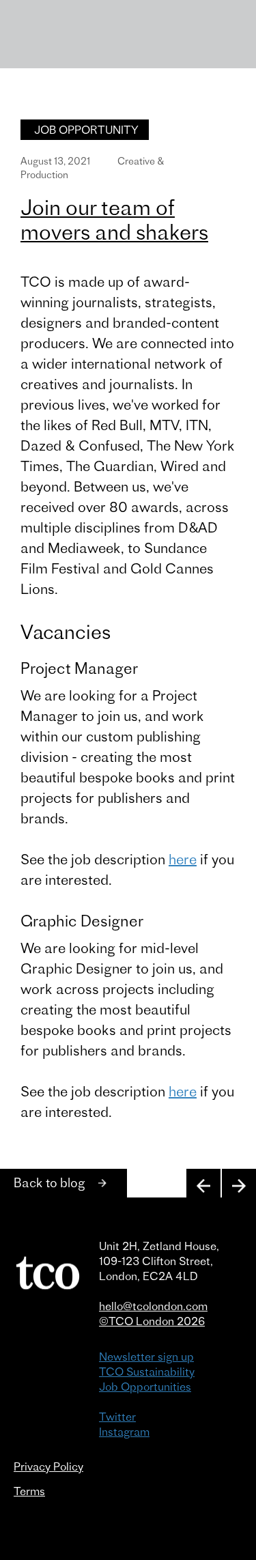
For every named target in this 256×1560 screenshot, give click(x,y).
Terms (29, 1491)
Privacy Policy (48, 1466)
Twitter (117, 1416)
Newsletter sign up (146, 1356)
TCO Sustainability (147, 1371)
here (183, 859)
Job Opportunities (145, 1386)
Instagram (124, 1431)
